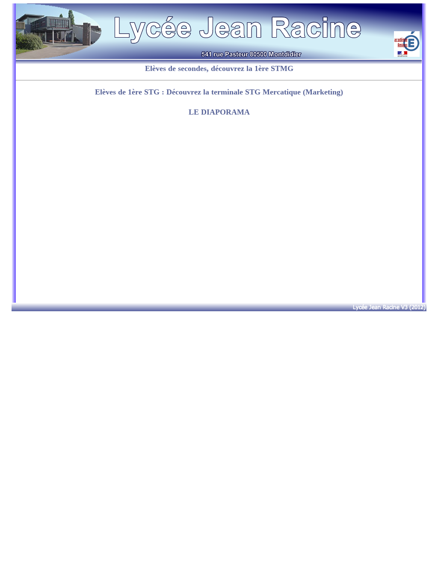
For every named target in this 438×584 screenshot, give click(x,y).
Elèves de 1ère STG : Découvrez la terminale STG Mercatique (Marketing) (219, 92)
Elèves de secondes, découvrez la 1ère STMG (219, 68)
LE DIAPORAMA (219, 112)
